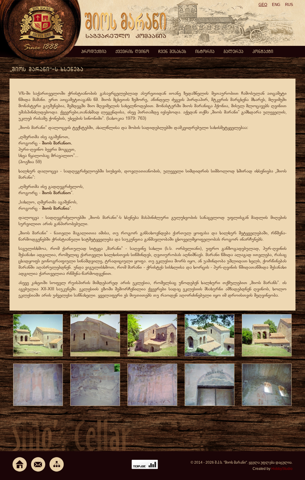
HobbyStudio (281, 469)
